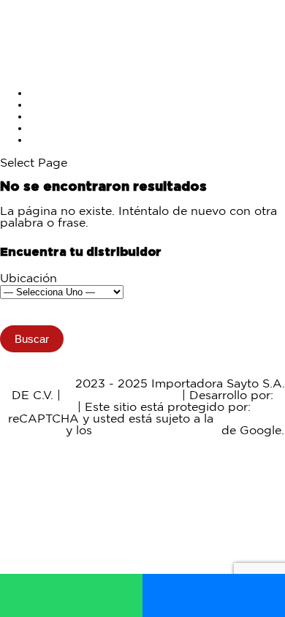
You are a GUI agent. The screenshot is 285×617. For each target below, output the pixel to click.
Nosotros (55, 128)
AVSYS (54, 407)
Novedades (61, 116)
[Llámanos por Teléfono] (213, 595)
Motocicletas (65, 93)
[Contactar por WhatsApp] (71, 595)
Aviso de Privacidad (121, 395)
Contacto (55, 140)
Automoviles (65, 104)
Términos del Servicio (157, 430)
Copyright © (36, 384)
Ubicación (28, 278)
